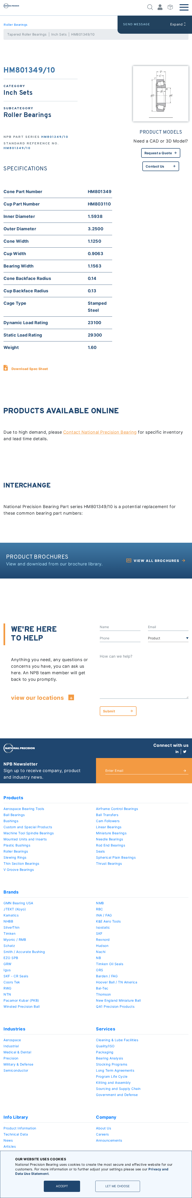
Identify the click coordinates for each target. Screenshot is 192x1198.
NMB (100, 903)
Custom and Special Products (28, 827)
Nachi (101, 952)
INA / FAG (104, 915)
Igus (7, 970)
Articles (10, 1146)
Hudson (102, 946)
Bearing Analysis (109, 1058)
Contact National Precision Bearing (100, 432)
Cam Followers (108, 821)
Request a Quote (158, 153)
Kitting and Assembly (113, 1082)
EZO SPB (11, 958)
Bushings (11, 821)
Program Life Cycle (111, 1076)
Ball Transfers (107, 815)
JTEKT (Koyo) (15, 909)
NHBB (8, 921)
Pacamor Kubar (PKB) (21, 1000)
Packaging (105, 1052)
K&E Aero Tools (108, 921)
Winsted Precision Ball (22, 1006)
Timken (9, 933)
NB (98, 958)
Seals (100, 851)
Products (13, 797)
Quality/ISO (105, 1046)
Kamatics (11, 915)
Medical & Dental (17, 1052)
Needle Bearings (109, 839)
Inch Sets (59, 34)
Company (106, 1117)
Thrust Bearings (109, 863)
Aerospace (12, 1040)
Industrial (11, 1046)
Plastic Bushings (17, 845)
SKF (99, 933)
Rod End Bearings (110, 845)
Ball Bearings (14, 815)
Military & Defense (18, 1064)
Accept (62, 1186)
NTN (7, 994)
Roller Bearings (16, 25)
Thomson (103, 994)
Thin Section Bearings (21, 863)
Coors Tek (12, 982)
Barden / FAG (107, 976)
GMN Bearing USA (18, 903)
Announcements (109, 1140)
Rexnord (103, 940)
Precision (11, 1058)
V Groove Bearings (19, 870)
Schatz (9, 946)
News (8, 1140)
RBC (99, 909)
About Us (103, 1128)
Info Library (16, 1117)
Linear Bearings (109, 827)
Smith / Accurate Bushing (24, 952)
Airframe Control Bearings (117, 809)
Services (105, 1028)
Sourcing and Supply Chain (118, 1089)
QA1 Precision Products (115, 1006)
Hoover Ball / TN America (116, 982)
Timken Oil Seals (109, 964)
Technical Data (16, 1134)
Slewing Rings (15, 857)
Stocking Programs (111, 1064)
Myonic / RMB (15, 940)
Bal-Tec (102, 988)
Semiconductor (16, 1070)
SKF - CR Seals (16, 976)
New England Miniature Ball (118, 1000)
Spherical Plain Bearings (116, 857)
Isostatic (103, 927)
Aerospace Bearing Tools (24, 809)
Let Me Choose (117, 1186)
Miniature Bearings (111, 833)
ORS (99, 970)
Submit (109, 711)
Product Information (20, 1128)
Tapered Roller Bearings (27, 34)
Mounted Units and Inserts (25, 839)
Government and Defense (117, 1095)
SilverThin (11, 927)
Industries (14, 1028)
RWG (7, 988)
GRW (7, 964)
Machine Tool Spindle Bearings (29, 833)
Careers (102, 1134)
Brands (11, 892)
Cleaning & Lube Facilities (117, 1040)
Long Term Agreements (115, 1070)
